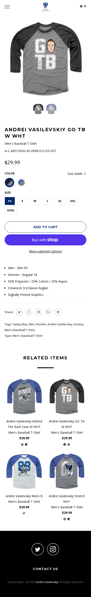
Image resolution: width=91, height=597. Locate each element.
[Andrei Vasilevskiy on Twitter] (37, 549)
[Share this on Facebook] (28, 312)
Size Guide (75, 173)
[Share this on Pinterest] (38, 312)
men (32, 324)
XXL (73, 201)
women (41, 324)
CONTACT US (45, 569)
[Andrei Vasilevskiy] (45, 6)
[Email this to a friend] (57, 312)
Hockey (78, 324)
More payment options (45, 251)
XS (10, 201)
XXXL (11, 210)
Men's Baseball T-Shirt (19, 330)
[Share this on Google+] (48, 312)
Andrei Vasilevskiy (60, 324)
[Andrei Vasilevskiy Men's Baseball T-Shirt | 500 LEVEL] (46, 59)
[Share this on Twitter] (19, 312)
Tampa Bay (19, 324)
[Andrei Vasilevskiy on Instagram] (53, 549)
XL (60, 201)
